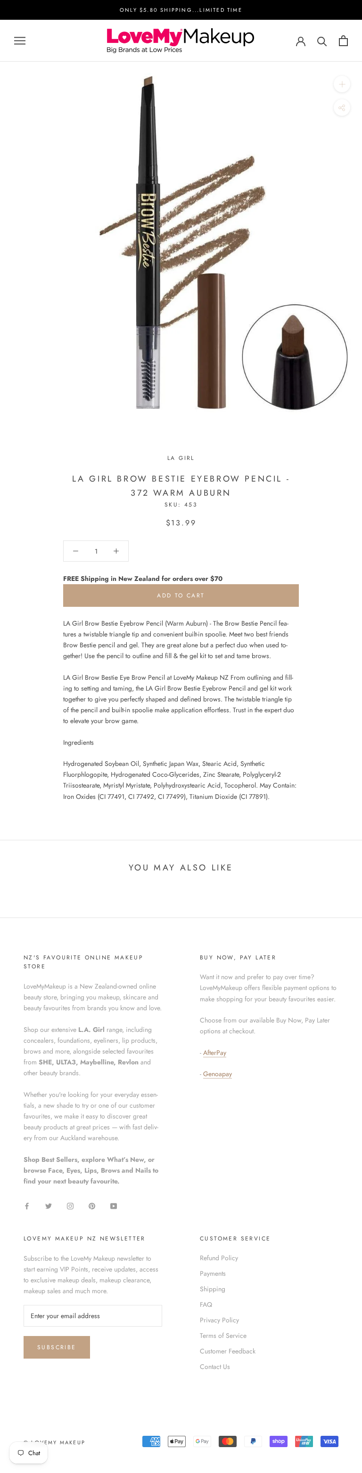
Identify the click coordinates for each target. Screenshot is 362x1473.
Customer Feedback (227, 1351)
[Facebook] (27, 1205)
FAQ (206, 1304)
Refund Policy (219, 1258)
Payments (213, 1273)
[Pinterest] (92, 1205)
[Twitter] (48, 1205)
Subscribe (56, 1347)
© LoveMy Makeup (54, 1442)
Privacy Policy (219, 1320)
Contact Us (215, 1366)
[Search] (322, 41)
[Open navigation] (19, 41)
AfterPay (214, 1052)
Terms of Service (223, 1335)
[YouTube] (113, 1205)
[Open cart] (343, 40)
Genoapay (217, 1074)
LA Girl (181, 458)
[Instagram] (70, 1205)
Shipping (212, 1289)
